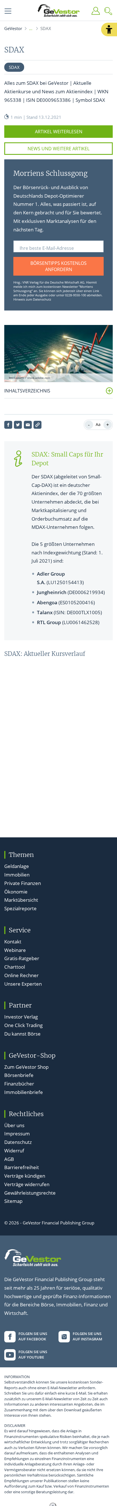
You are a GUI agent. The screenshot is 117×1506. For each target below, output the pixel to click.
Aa (98, 424)
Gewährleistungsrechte (30, 1193)
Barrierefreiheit (21, 1167)
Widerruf (14, 1150)
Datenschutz (18, 1142)
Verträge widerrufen (26, 1184)
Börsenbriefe (19, 1075)
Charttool (14, 967)
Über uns (14, 1125)
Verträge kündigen (24, 1176)
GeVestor (13, 28)
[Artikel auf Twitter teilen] (18, 425)
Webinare (15, 950)
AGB (9, 1159)
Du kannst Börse (22, 1033)
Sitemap (13, 1201)
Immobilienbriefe (23, 1092)
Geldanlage (16, 866)
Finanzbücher (19, 1083)
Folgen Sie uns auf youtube (32, 1354)
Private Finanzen (22, 883)
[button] (109, 29)
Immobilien (17, 874)
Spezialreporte (20, 908)
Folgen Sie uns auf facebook (32, 1336)
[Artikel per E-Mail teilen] (28, 425)
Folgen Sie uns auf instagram (87, 1336)
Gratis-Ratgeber (21, 958)
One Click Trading (23, 1025)
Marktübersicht (21, 900)
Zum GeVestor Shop (26, 1067)
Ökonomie (16, 891)
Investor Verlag (21, 1016)
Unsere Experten (23, 984)
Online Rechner (21, 975)
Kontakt (12, 941)
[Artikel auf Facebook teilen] (8, 425)
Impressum (17, 1133)
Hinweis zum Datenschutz (32, 299)
